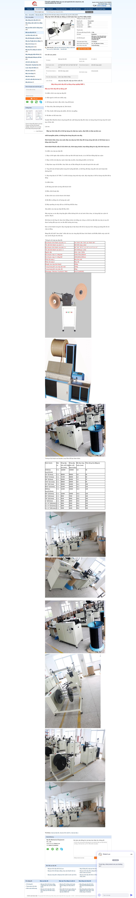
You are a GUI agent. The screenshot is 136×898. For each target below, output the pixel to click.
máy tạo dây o (74, 833)
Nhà (26, 14)
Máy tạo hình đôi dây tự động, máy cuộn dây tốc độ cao (61, 871)
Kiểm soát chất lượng (75, 9)
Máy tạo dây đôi (39, 14)
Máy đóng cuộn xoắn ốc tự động (34, 23)
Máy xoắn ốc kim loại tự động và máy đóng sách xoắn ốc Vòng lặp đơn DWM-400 (68, 890)
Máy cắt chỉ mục (30, 44)
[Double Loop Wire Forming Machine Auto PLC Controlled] (60, 31)
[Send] (131, 895)
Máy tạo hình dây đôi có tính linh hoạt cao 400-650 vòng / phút (48, 890)
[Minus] (131, 854)
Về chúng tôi (49, 9)
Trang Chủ (29, 9)
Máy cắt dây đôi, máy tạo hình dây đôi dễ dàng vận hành (94, 868)
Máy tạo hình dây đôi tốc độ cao (56, 868)
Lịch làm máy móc (30, 35)
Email (110, 4)
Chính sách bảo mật (32, 896)
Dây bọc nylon (29, 70)
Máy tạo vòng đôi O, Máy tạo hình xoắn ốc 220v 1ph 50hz (62, 874)
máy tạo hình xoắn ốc (65, 833)
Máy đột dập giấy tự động (32, 38)
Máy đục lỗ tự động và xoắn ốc (34, 49)
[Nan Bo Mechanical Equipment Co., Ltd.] (35, 3)
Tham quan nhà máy (61, 9)
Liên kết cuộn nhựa (31, 62)
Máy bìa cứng (29, 76)
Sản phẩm (31, 14)
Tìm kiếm (90, 12)
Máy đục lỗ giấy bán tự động (33, 41)
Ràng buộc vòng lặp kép (32, 65)
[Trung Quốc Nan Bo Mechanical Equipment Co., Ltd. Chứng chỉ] (29, 119)
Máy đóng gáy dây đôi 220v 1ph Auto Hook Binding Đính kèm (87, 886)
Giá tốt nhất (64, 49)
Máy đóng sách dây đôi (32, 20)
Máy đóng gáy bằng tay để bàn (33, 57)
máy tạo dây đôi (55, 833)
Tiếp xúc (35, 98)
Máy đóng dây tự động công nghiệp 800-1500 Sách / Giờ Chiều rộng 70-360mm (87, 890)
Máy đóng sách (29, 46)
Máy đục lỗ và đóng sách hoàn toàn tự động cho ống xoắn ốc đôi (67, 886)
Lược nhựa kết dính (31, 67)
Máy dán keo (29, 82)
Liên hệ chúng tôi (88, 9)
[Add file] (99, 895)
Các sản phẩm (39, 9)
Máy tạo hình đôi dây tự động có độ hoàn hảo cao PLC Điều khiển (48, 886)
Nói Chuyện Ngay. (103, 4)
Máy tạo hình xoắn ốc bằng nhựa (34, 27)
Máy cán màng (29, 73)
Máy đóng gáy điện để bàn (32, 54)
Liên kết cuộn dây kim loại (32, 79)
